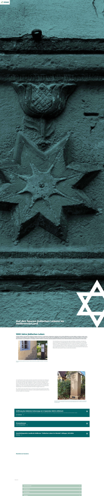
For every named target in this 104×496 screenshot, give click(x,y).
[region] (52, 468)
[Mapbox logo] (16, 479)
